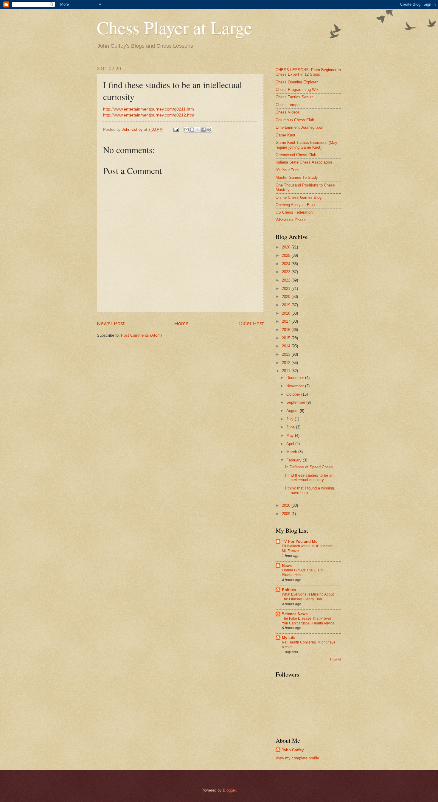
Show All (335, 659)
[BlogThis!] (192, 130)
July (290, 419)
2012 (286, 362)
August (293, 410)
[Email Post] (176, 129)
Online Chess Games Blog (298, 197)
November (295, 386)
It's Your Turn (287, 170)
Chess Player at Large (174, 27)
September (296, 402)
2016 (286, 329)
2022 (286, 280)
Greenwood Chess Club (296, 155)
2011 (286, 371)
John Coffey (293, 750)
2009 (286, 514)
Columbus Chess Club (295, 120)
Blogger (229, 790)
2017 (286, 321)
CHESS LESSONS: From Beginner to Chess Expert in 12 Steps (308, 72)
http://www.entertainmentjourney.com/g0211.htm (148, 109)
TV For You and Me (299, 541)
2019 (286, 305)
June (291, 427)
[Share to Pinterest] (209, 130)
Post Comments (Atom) (141, 335)
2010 (286, 505)
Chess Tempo (287, 104)
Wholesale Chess (291, 220)
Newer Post (111, 324)
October (293, 394)
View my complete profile (297, 758)
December (295, 377)
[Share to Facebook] (203, 130)
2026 (286, 247)
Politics (289, 589)
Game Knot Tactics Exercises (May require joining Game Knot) (306, 144)
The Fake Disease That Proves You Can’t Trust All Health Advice (308, 620)
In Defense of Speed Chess (309, 467)
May (290, 435)
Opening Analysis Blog (295, 205)
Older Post (251, 324)
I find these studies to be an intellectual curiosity (309, 477)
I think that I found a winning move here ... (309, 490)
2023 (286, 272)
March (292, 452)
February (294, 460)
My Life (288, 637)
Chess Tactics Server (294, 97)
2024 (286, 264)
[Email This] (187, 130)
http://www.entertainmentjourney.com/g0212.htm (148, 115)
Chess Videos (288, 112)
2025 (286, 255)
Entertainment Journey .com (300, 127)
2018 (286, 313)
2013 (286, 354)
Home (181, 324)
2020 (286, 296)
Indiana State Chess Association (304, 162)
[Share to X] (198, 130)
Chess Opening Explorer (297, 82)
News (287, 565)
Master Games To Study (297, 177)
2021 (286, 288)
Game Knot (285, 135)
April (290, 444)
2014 (286, 346)
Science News (294, 614)
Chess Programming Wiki (297, 89)
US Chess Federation (294, 212)
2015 (286, 338)
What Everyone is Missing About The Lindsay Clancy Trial (308, 596)
